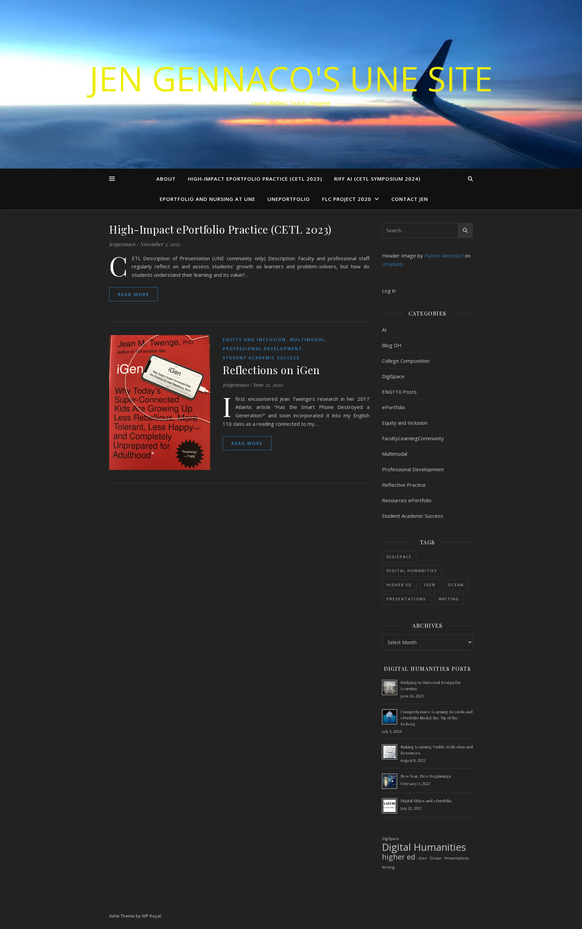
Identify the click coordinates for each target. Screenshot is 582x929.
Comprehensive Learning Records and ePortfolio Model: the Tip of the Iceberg (436, 717)
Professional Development (262, 349)
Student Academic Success (261, 358)
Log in (389, 290)
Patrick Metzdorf (443, 255)
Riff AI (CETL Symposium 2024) (377, 178)
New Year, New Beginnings (425, 776)
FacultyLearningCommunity (413, 438)
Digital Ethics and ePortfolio (426, 800)
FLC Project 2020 (346, 199)
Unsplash (392, 264)
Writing (449, 598)
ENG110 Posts (399, 391)
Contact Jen (409, 199)
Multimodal (307, 339)
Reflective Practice (404, 484)
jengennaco (122, 244)
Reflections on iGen (271, 369)
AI (384, 329)
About (166, 178)
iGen (429, 584)
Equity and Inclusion (254, 339)
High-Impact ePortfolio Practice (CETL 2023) (255, 178)
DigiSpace (393, 376)
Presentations (406, 598)
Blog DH (391, 345)
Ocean (456, 584)
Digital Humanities (412, 570)
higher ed (399, 584)
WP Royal (151, 916)
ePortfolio (393, 407)
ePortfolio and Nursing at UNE (207, 199)
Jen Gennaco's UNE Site (291, 78)
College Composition (405, 360)
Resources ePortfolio (406, 500)
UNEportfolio (288, 199)
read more (133, 294)
